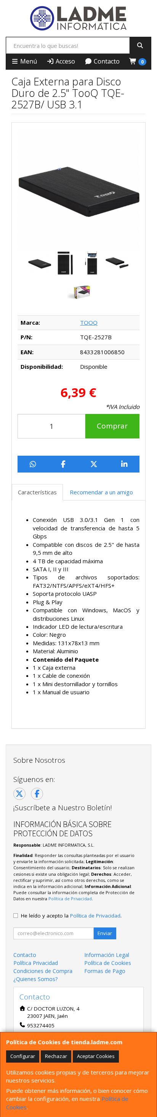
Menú (28, 61)
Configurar (22, 1056)
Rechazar (56, 1056)
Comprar (112, 426)
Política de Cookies (107, 963)
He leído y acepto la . (71, 915)
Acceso (64, 61)
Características (37, 492)
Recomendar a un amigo (101, 492)
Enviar (105, 933)
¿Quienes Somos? (35, 979)
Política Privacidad (35, 963)
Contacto (106, 61)
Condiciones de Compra (42, 971)
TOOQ (89, 322)
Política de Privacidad (70, 898)
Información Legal (106, 954)
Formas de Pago (104, 971)
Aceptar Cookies (96, 1056)
